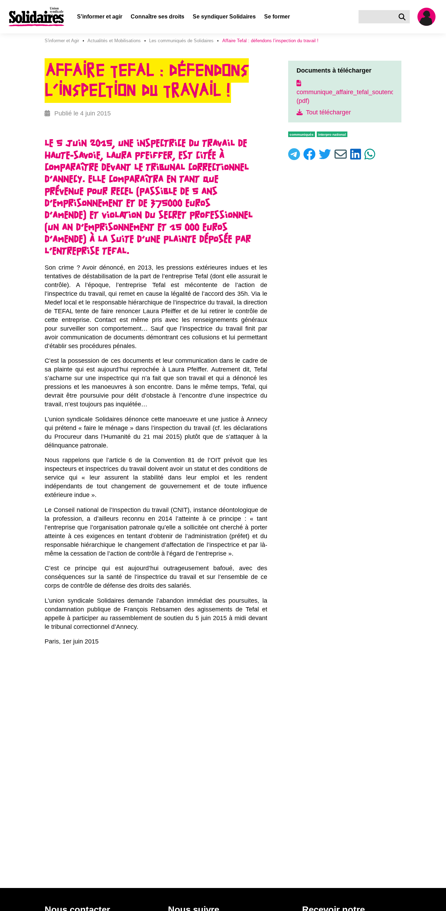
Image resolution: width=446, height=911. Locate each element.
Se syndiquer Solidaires (224, 17)
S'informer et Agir (62, 40)
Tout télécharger (327, 112)
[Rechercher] (403, 17)
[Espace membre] (429, 16)
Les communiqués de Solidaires (181, 40)
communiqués (302, 134)
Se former (277, 17)
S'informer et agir (99, 17)
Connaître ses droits (157, 17)
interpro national (332, 134)
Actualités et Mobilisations (114, 40)
